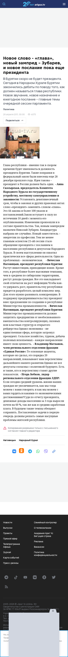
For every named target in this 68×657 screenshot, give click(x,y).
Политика (8, 109)
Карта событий (11, 557)
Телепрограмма (11, 544)
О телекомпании (42, 527)
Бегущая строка (42, 536)
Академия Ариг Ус (43, 533)
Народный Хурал (28, 440)
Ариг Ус (34, 4)
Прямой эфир (10, 538)
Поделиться (12, 120)
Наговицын (9, 440)
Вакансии (39, 546)
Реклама (38, 541)
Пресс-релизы (11, 563)
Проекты (7, 533)
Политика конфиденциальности (45, 554)
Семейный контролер (45, 522)
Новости (7, 522)
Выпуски (7, 527)
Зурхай (7, 552)
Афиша (6, 546)
